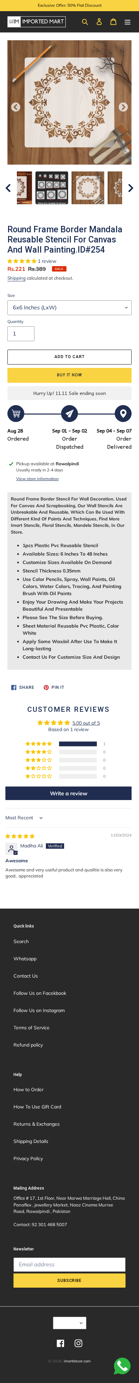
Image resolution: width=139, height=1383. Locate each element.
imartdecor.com (77, 1361)
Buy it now (69, 375)
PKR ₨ (67, 1322)
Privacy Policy (28, 1158)
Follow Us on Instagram (39, 1010)
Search (21, 941)
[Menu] (127, 21)
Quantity (15, 321)
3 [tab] (64, 211)
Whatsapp (24, 959)
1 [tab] (44, 211)
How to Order (28, 1089)
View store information (37, 478)
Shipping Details (30, 1141)
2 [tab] (54, 211)
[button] (22, 261)
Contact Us (25, 976)
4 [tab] (74, 211)
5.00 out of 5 (86, 723)
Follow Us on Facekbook (39, 993)
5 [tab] (84, 211)
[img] (19, 836)
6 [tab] (94, 211)
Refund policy (28, 1045)
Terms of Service (31, 1028)
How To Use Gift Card (37, 1107)
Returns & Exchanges (36, 1124)
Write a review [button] (68, 793)
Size (11, 295)
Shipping (16, 278)
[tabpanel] (88, 188)
